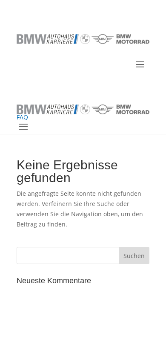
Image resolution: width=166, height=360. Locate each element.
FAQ (22, 117)
